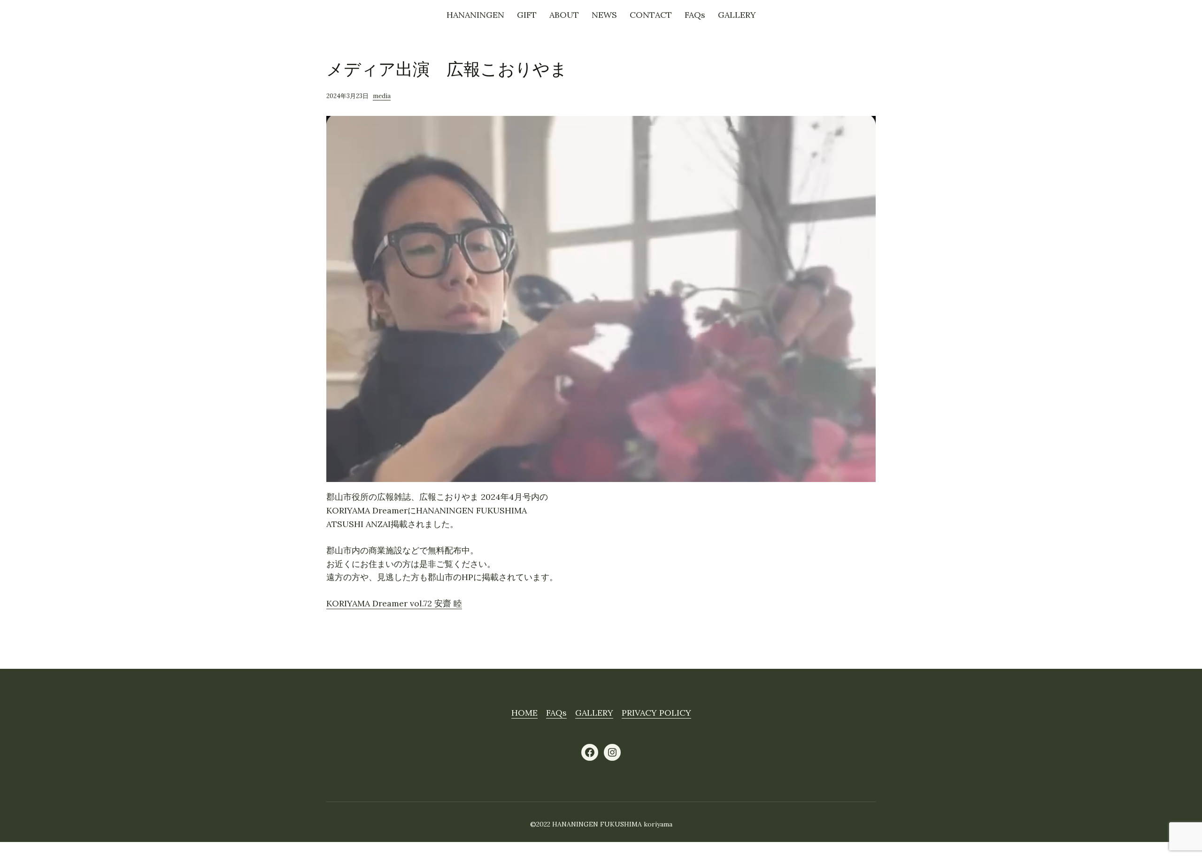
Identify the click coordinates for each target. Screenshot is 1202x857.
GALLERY (594, 712)
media (382, 96)
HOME (524, 712)
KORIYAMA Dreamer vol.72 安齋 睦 (394, 603)
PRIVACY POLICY (656, 712)
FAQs (556, 712)
